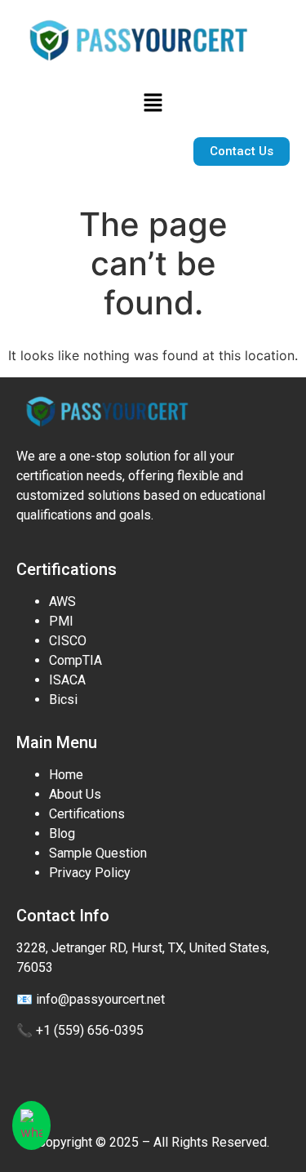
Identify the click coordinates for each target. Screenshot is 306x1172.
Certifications (87, 814)
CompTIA (75, 660)
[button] (152, 103)
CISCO (67, 640)
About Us (75, 794)
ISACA (67, 680)
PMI (61, 621)
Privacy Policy (90, 872)
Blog (62, 833)
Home (66, 774)
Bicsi (63, 699)
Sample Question (98, 853)
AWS (62, 601)
